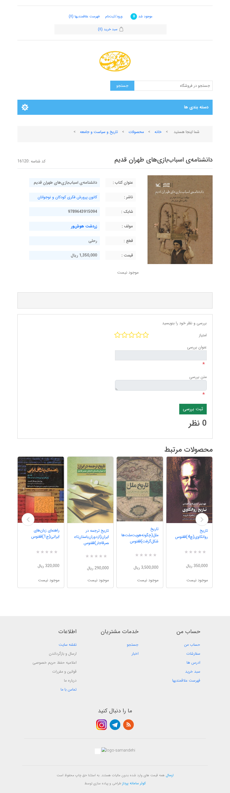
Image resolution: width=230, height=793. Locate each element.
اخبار (135, 653)
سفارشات (193, 653)
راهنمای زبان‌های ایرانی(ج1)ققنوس (45, 533)
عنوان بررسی (197, 347)
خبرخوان (128, 724)
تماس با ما (69, 689)
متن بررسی (198, 377)
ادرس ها (193, 662)
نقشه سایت (68, 645)
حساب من (192, 645)
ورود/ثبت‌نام (114, 16)
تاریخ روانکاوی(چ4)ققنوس (191, 534)
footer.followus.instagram (101, 724)
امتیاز (203, 335)
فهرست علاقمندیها (186, 680)
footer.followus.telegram (115, 724)
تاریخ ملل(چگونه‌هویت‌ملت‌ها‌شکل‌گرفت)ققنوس (139, 535)
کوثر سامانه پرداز (134, 783)
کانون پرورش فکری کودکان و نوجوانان (67, 197)
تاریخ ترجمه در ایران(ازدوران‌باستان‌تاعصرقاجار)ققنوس (91, 537)
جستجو (133, 645)
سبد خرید (192, 671)
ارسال (170, 775)
